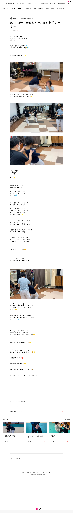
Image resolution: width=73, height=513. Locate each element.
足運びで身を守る (10, 436)
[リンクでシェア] (21, 406)
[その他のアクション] (62, 18)
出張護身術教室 (49, 8)
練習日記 (20, 8)
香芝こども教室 (38, 8)
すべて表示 (67, 419)
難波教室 (28, 8)
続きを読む (60, 8)
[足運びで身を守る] (13, 427)
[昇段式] (59, 427)
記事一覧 (5, 8)
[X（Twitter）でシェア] (14, 406)
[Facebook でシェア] (10, 406)
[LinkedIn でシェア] (17, 406)
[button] (21, 3)
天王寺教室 (17, 401)
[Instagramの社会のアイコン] (68, 1)
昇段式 (53, 436)
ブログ (13, 8)
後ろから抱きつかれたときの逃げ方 (36, 436)
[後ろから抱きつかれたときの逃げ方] (36, 427)
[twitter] (70, 1)
